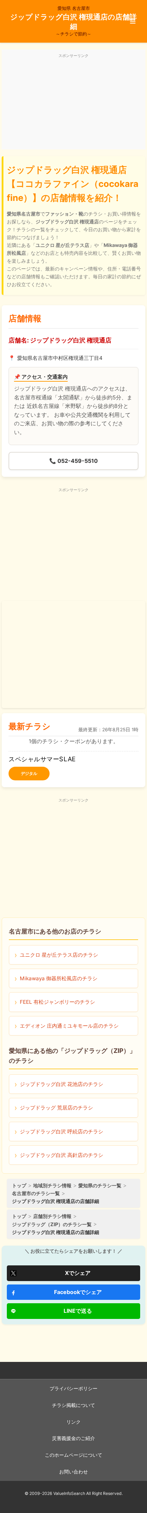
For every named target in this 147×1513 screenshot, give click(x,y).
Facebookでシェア (78, 1292)
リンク (73, 1422)
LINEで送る (78, 1310)
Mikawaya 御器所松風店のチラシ (58, 978)
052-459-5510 (73, 460)
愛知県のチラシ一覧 (99, 1185)
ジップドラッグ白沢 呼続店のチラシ (61, 1131)
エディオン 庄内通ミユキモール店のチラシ (69, 1026)
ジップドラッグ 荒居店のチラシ (56, 1107)
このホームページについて (73, 1455)
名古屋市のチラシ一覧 (36, 1193)
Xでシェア (78, 1272)
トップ (19, 1185)
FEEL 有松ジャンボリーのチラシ (57, 1002)
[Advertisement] (73, 103)
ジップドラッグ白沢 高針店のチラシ (61, 1155)
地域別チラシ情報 (52, 1185)
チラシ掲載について (73, 1405)
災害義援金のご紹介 (73, 1438)
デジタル (29, 773)
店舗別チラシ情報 (52, 1216)
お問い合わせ (73, 1471)
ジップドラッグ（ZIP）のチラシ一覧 (52, 1224)
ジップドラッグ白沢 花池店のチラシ (61, 1084)
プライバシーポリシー (73, 1388)
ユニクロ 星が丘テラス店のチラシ (59, 955)
